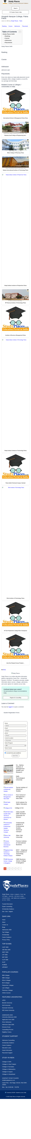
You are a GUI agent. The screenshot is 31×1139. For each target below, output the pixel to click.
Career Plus (5, 1082)
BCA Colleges (6, 983)
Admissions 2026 (6, 929)
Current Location (9, 738)
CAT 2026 (4, 954)
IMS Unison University (8, 1010)
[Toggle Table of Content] (19, 31)
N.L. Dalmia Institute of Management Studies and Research (20, 768)
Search (15, 8)
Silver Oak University (19, 836)
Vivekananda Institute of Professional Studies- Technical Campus (20, 827)
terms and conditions (15, 753)
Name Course (8, 748)
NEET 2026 (5, 952)
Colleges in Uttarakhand (8, 1074)
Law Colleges (5, 988)
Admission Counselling (8, 1040)
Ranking (4, 26)
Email (6, 728)
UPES (3, 1000)
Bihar (4, 669)
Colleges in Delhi (6, 1061)
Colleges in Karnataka (8, 1066)
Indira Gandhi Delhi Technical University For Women (21, 814)
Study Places (14, 1)
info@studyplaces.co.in (8, 1080)
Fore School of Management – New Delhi (21, 796)
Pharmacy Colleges (7, 990)
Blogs (3, 927)
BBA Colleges (6, 975)
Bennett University (7, 1003)
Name (6, 723)
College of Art (19, 808)
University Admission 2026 (9, 1017)
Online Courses (6, 993)
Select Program (9, 743)
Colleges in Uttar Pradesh (9, 1064)
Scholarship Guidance (8, 1042)
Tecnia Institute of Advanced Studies (21, 789)
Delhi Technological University (20, 778)
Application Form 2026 (8, 1019)
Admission (17, 26)
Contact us (5, 924)
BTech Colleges (6, 980)
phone (6, 733)
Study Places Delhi (9, 34)
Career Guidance (6, 1045)
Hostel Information (7, 1050)
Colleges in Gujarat (7, 1071)
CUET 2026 (5, 947)
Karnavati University (7, 1008)
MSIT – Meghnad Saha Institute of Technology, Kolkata (21, 852)
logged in (10, 707)
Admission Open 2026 (8, 1024)
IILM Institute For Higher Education (21, 803)
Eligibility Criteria (6, 1032)
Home (3, 919)
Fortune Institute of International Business (21, 842)
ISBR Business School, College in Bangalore (21, 861)
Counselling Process (7, 1029)
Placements (8, 42)
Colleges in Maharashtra (8, 1069)
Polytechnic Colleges (7, 985)
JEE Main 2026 (6, 949)
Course (10, 26)
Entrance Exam (6, 1027)
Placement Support (7, 1052)
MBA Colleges (6, 978)
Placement (25, 26)
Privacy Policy (6, 939)
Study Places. (13, 1096)
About (3, 922)
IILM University (6, 1005)
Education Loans (6, 1047)
